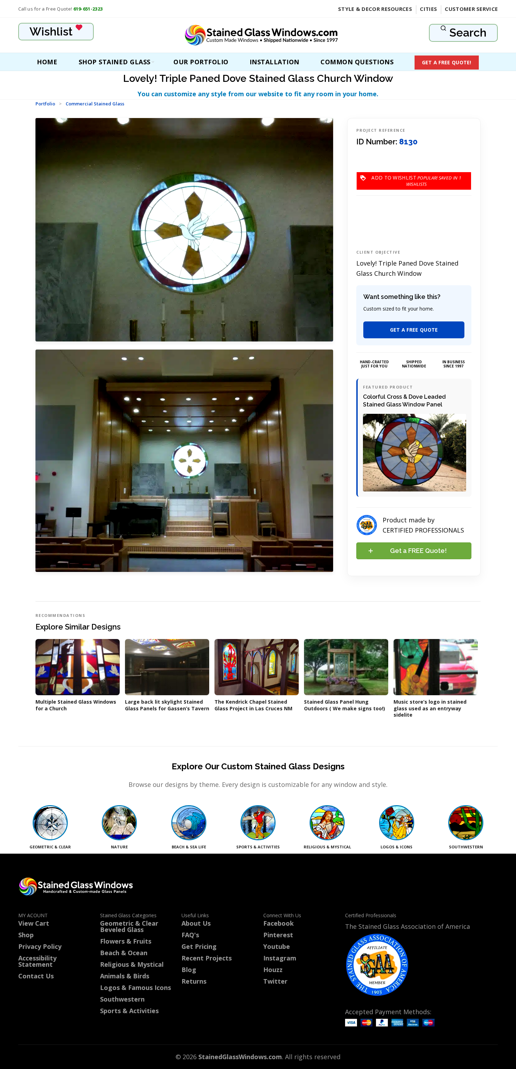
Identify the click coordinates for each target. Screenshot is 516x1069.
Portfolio (45, 103)
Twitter (275, 981)
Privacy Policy (39, 946)
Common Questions (356, 62)
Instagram (279, 958)
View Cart (33, 923)
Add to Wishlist (416, 177)
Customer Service (471, 8)
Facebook (278, 923)
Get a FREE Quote (414, 329)
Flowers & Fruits (125, 941)
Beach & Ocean (123, 953)
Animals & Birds (124, 976)
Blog (188, 969)
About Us (196, 923)
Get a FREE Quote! (446, 62)
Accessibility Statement (37, 961)
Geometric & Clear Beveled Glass (129, 926)
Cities (428, 8)
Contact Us (36, 976)
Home (47, 62)
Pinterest (278, 935)
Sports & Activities (129, 1010)
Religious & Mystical (132, 964)
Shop (26, 935)
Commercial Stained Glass (95, 103)
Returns (193, 981)
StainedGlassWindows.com (240, 1056)
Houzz (273, 969)
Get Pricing (199, 946)
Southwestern (122, 999)
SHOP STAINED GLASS (115, 62)
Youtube (276, 946)
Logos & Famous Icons (135, 987)
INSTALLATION (274, 62)
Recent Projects (206, 958)
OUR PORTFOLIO (201, 62)
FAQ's (190, 935)
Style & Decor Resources (375, 8)
